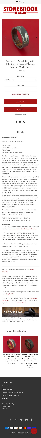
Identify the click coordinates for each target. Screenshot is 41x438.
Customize (20, 110)
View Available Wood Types (20, 94)
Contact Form (21, 303)
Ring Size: (20, 76)
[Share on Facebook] (17, 122)
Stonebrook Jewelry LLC (23, 433)
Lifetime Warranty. (20, 114)
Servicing (5, 408)
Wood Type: (20, 85)
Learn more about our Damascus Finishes (23, 229)
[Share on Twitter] (20, 122)
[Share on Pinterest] (24, 122)
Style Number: (6, 137)
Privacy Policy (6, 406)
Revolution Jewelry (8, 404)
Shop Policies (10, 294)
